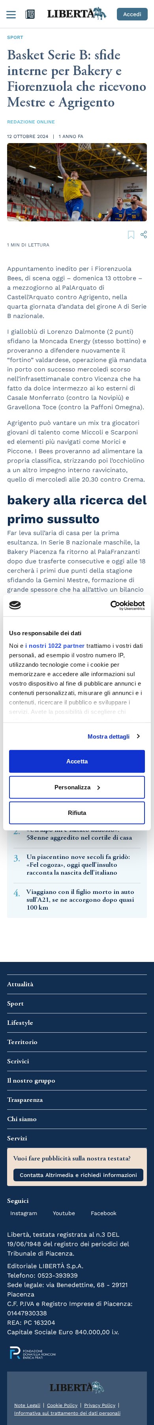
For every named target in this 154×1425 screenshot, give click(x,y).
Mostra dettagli (109, 736)
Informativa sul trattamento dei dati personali (67, 1413)
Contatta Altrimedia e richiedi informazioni (78, 1175)
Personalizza (72, 786)
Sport (15, 37)
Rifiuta (77, 812)
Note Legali (27, 1405)
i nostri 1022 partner (55, 645)
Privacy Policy (99, 1405)
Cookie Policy (62, 1405)
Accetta (77, 761)
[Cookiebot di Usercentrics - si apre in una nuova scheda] (111, 605)
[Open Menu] (11, 14)
